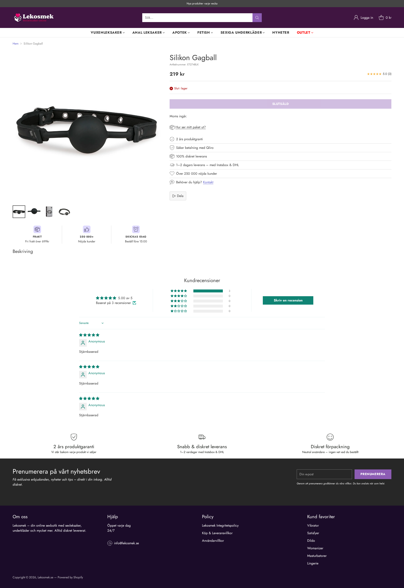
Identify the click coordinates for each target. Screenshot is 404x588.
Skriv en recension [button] (288, 300)
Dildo (311, 540)
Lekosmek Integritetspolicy (220, 525)
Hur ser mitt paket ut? (190, 127)
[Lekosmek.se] (34, 18)
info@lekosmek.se (126, 543)
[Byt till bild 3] (49, 211)
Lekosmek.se (45, 577)
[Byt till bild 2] (34, 211)
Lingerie (312, 563)
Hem (16, 43)
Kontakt (208, 182)
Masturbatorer (317, 555)
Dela (180, 195)
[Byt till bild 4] (64, 211)
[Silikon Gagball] (87, 127)
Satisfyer (313, 533)
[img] (89, 335)
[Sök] (257, 17)
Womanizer (315, 548)
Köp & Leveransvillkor (217, 533)
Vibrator (313, 525)
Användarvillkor (213, 540)
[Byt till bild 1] (19, 211)
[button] (179, 290)
